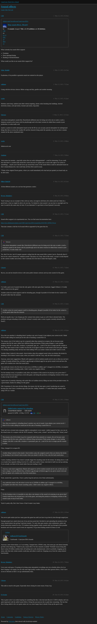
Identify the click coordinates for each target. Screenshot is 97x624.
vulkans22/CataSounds (18, 536)
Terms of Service (28, 617)
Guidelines (18, 617)
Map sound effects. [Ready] (18, 25)
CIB (4, 31)
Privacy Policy (39, 617)
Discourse (12, 621)
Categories (10, 617)
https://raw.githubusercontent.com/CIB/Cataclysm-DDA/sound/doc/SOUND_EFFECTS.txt (28, 223)
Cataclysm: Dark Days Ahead (10, 2)
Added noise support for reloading (20, 408)
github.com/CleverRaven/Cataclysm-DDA (15, 21)
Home (3, 617)
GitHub (7, 532)
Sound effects (8, 6)
